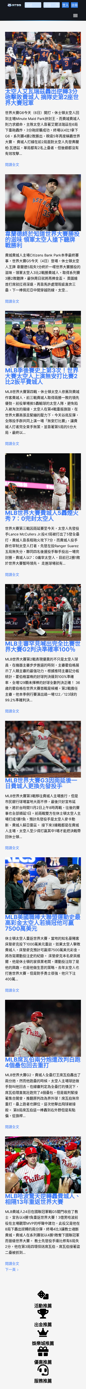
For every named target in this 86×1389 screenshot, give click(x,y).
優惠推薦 (43, 1362)
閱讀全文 (12, 164)
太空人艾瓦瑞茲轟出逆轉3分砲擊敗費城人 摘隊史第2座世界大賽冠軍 (42, 97)
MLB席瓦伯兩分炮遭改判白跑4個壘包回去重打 (42, 1062)
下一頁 (11, 1269)
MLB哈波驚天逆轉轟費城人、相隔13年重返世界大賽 (42, 1199)
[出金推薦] (43, 1313)
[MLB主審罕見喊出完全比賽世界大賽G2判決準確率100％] (43, 612)
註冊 (74, 5)
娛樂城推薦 (43, 1343)
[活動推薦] (43, 1294)
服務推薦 (43, 1381)
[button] (75, 15)
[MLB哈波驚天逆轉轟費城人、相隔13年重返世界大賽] (43, 1165)
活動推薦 (43, 1306)
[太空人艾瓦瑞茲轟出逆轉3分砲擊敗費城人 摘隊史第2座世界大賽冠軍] (43, 60)
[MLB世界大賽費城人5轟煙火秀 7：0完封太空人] (43, 481)
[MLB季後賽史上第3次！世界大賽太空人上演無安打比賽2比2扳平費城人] (43, 339)
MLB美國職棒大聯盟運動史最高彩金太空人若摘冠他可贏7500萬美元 (42, 923)
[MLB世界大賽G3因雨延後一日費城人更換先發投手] (43, 749)
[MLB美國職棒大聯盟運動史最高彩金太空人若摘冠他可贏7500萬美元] (43, 885)
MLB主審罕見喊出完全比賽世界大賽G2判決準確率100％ (42, 646)
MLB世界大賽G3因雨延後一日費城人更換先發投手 (41, 783)
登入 (65, 5)
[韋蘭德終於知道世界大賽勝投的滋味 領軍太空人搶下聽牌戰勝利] (43, 202)
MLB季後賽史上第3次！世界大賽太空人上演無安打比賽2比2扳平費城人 (42, 376)
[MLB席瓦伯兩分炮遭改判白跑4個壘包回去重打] (43, 1028)
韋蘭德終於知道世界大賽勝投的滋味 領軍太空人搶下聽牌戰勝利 (42, 239)
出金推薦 (43, 1324)
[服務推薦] (43, 1370)
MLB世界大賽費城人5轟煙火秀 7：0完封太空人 (42, 515)
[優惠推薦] (43, 1351)
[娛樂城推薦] (43, 1332)
